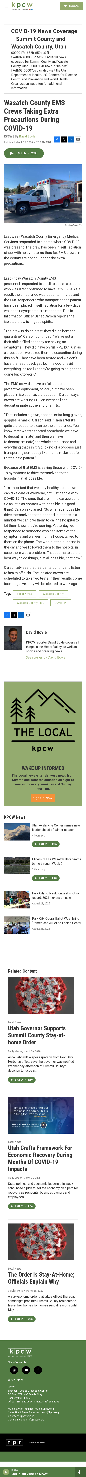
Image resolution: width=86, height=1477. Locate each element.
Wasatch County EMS (30, 602)
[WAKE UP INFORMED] (43, 720)
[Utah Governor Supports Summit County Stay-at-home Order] (41, 995)
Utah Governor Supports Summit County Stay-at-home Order (37, 1035)
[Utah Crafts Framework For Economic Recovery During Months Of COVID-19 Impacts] (41, 1115)
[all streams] (80, 1472)
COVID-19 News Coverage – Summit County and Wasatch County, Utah (44, 39)
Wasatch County (53, 593)
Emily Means (15, 1051)
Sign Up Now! (43, 798)
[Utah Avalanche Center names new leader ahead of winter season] (17, 832)
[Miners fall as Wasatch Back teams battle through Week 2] (17, 865)
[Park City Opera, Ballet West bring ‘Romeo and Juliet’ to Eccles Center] (17, 925)
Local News (24, 593)
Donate (73, 6)
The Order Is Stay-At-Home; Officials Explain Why (41, 1278)
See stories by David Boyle (45, 657)
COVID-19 (61, 602)
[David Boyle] (13, 638)
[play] (6, 1472)
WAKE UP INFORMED (43, 768)
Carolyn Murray (16, 1290)
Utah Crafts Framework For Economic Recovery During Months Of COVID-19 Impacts (40, 1158)
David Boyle (27, 136)
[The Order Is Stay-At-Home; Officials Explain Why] (41, 1241)
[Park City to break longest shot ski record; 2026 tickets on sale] (17, 899)
